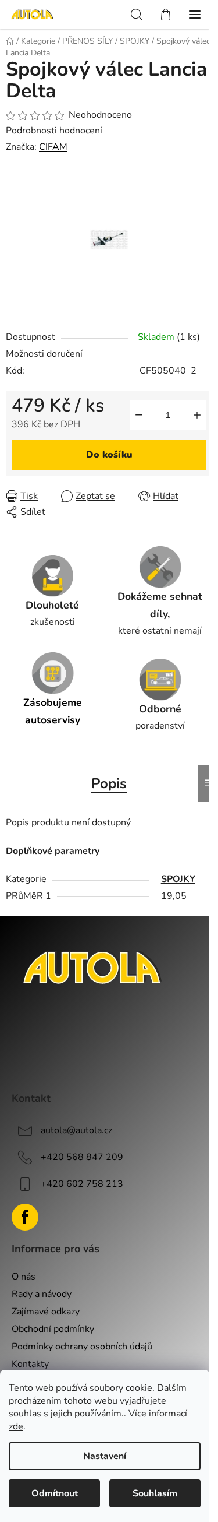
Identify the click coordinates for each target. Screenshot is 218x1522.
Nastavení (104, 1456)
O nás (23, 1276)
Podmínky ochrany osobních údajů (82, 1346)
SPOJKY (178, 879)
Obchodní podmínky (53, 1329)
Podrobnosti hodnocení (54, 130)
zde (16, 1426)
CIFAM (53, 146)
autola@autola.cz (76, 1130)
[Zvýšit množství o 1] (197, 415)
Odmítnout (54, 1493)
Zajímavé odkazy (46, 1311)
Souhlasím (155, 1493)
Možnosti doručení (44, 353)
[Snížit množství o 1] (139, 415)
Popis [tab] (109, 783)
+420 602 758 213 (82, 1183)
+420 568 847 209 (82, 1157)
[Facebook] (25, 1217)
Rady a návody (42, 1294)
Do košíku (109, 454)
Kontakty (30, 1364)
